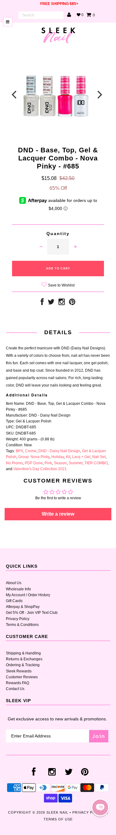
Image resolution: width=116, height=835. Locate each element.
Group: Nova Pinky (33, 457)
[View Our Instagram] (61, 303)
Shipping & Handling (23, 653)
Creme (31, 451)
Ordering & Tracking (23, 665)
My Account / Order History (28, 595)
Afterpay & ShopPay (23, 607)
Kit (68, 457)
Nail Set (98, 457)
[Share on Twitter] (51, 303)
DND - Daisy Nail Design (59, 451)
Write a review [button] (58, 514)
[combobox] (41, 15)
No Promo (14, 463)
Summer (76, 463)
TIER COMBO (96, 463)
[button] (100, 807)
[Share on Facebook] (42, 303)
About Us (13, 583)
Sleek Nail (57, 812)
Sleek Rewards (19, 671)
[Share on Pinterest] (72, 303)
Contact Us (15, 689)
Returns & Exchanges (24, 659)
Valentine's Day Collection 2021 (40, 469)
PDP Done (34, 463)
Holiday (57, 457)
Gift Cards (14, 601)
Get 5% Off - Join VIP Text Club (32, 612)
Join (98, 736)
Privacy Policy (17, 619)
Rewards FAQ (17, 683)
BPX (19, 451)
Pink (48, 463)
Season (60, 463)
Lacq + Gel (81, 457)
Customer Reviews (22, 677)
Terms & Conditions (22, 625)
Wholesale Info (18, 589)
